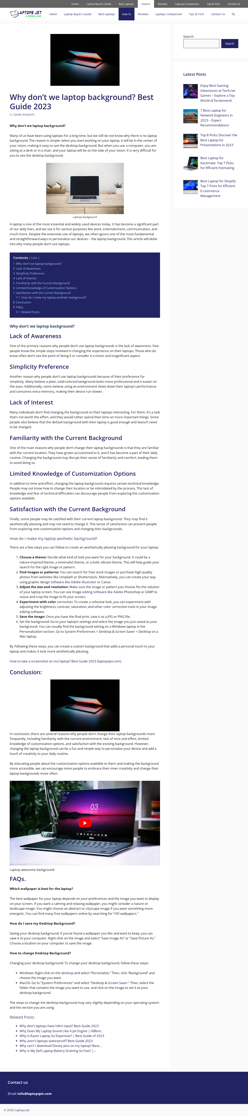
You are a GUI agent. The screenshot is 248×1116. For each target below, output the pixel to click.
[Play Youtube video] (85, 823)
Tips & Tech (213, 4)
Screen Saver (117, 983)
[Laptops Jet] (26, 14)
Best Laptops (126, 4)
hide (34, 258)
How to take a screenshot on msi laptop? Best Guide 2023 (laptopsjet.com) (65, 661)
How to (146, 4)
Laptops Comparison (187, 4)
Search (188, 36)
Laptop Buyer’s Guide (98, 4)
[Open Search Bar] (233, 14)
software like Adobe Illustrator (73, 582)
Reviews (162, 4)
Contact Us (234, 4)
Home (75, 4)
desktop (67, 973)
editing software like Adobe (102, 592)
